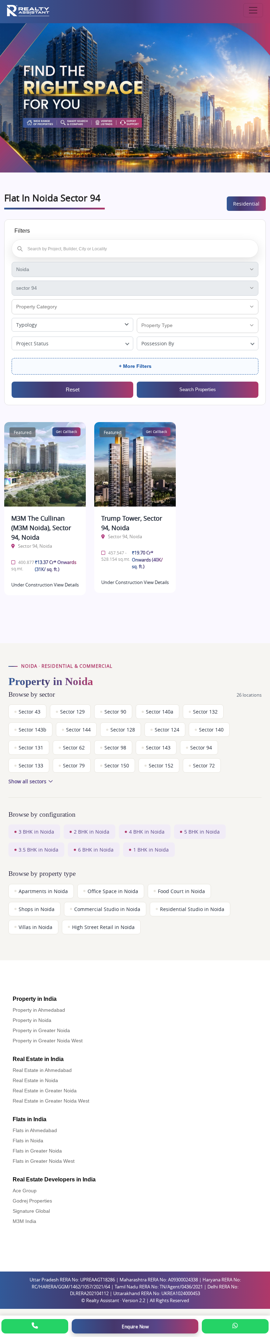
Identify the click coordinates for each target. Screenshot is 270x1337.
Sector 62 (74, 747)
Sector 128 (122, 729)
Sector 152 (161, 765)
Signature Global (31, 1211)
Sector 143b (32, 729)
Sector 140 (211, 729)
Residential (246, 203)
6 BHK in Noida (96, 849)
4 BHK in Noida (147, 831)
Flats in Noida (28, 1140)
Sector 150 (116, 765)
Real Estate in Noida (35, 1080)
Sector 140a (159, 711)
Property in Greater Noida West (48, 1040)
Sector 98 (115, 747)
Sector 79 (74, 765)
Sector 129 (72, 711)
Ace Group (25, 1190)
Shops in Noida (36, 909)
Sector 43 (29, 711)
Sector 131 (31, 747)
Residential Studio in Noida (192, 909)
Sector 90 (115, 711)
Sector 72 (204, 765)
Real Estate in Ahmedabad (42, 1070)
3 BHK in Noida (36, 831)
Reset (72, 390)
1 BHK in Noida (151, 849)
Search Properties (197, 389)
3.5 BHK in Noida (38, 849)
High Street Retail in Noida (103, 927)
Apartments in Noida (43, 891)
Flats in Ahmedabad (35, 1130)
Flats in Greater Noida (37, 1151)
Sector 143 (158, 747)
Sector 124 (167, 729)
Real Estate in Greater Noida (45, 1090)
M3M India (24, 1221)
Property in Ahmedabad (39, 1010)
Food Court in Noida (181, 891)
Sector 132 (205, 711)
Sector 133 (31, 765)
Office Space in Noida (113, 891)
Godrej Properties (32, 1201)
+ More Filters (135, 366)
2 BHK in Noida (91, 831)
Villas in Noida (35, 927)
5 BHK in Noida (202, 831)
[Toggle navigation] (253, 10)
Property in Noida (32, 1020)
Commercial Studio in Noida (107, 909)
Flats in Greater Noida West (44, 1161)
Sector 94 (201, 747)
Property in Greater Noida (41, 1030)
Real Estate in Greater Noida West (51, 1101)
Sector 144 (78, 729)
